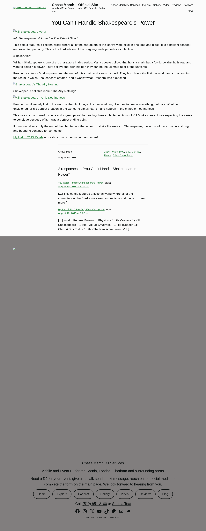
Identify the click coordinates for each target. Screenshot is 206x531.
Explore (62, 494)
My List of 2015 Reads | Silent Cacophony (81, 209)
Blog (121, 151)
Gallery (105, 494)
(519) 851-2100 (95, 504)
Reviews (145, 494)
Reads (107, 155)
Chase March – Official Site (75, 5)
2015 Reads (111, 151)
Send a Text (121, 504)
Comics (136, 151)
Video (125, 494)
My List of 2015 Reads (28, 137)
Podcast (83, 494)
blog (128, 151)
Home (42, 494)
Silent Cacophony (123, 155)
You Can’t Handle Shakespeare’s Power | (81, 182)
